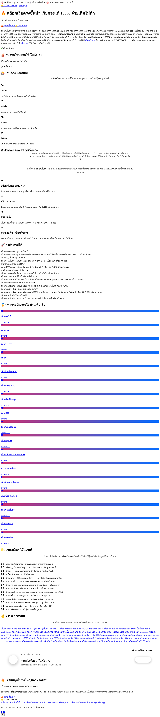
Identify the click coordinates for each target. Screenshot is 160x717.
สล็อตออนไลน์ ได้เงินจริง (139, 641)
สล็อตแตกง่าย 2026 (49, 638)
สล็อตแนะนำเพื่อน (120, 641)
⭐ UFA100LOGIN (9, 6)
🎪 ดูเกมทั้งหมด (8, 26)
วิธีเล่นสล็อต (106, 641)
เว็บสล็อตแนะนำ (102, 638)
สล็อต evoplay (133, 638)
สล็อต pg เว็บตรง (42, 629)
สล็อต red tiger (91, 702)
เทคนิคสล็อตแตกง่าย (72, 635)
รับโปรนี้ (144, 660)
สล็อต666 (54, 702)
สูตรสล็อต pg (124, 635)
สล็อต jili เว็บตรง (77, 702)
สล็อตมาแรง (32, 632)
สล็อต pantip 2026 (20, 638)
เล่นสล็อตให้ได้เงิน (17, 702)
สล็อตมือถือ (15, 635)
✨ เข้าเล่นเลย (21, 26)
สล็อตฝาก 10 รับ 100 (118, 638)
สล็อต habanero (66, 629)
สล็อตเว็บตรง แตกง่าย (108, 635)
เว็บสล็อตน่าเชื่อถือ (9, 629)
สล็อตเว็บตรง (90, 40)
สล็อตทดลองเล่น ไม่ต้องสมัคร (49, 635)
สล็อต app (94, 632)
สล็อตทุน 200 (64, 702)
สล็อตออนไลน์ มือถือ (41, 641)
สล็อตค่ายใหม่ (34, 638)
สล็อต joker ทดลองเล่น (48, 632)
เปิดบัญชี (23, 6)
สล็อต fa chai (84, 632)
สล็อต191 (152, 632)
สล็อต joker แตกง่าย (138, 635)
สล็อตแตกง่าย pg (93, 641)
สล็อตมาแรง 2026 (80, 629)
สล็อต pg (24, 43)
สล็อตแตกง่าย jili (19, 632)
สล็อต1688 (54, 629)
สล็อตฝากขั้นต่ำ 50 (136, 629)
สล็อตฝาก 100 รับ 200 (67, 638)
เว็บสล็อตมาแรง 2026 (124, 632)
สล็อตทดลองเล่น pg (26, 629)
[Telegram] (4, 712)
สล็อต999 (17, 641)
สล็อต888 (5, 635)
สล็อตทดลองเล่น (96, 629)
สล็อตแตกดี (27, 641)
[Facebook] (1, 712)
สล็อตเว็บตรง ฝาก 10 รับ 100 (37, 702)
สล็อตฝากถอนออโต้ (77, 641)
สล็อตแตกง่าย (146, 638)
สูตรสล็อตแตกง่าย (107, 632)
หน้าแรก (4, 702)
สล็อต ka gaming (141, 632)
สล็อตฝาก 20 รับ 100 (90, 635)
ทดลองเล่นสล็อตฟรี (85, 638)
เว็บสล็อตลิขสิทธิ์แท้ (59, 641)
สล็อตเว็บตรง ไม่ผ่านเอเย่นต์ (116, 629)
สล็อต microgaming (28, 635)
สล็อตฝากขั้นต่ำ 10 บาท (68, 632)
